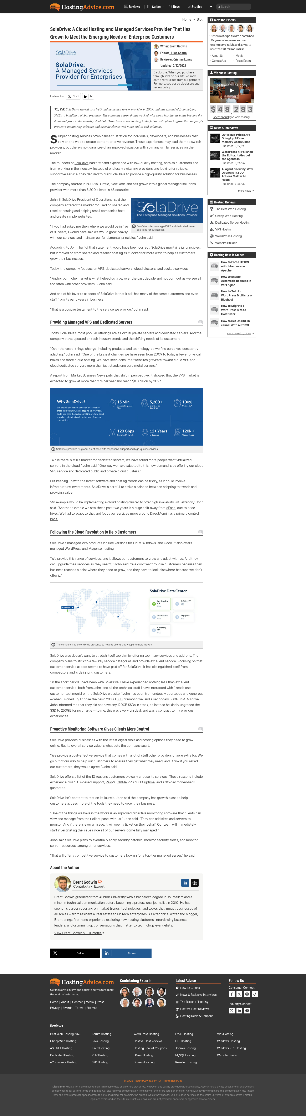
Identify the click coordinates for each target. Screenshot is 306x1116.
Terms (79, 1008)
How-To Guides (190, 988)
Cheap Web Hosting (229, 216)
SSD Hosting (100, 1062)
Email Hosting (184, 1034)
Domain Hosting (144, 1062)
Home (186, 19)
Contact (77, 1002)
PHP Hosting (100, 1055)
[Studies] (211, 6)
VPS (99, 109)
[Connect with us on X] (239, 994)
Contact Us (219, 61)
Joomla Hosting (185, 1048)
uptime (149, 782)
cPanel (171, 508)
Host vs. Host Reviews (194, 1009)
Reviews (134, 6)
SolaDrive (72, 109)
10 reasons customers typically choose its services (130, 776)
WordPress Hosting (228, 236)
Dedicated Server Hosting (232, 222)
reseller (56, 211)
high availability (163, 502)
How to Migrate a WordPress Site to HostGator (233, 310)
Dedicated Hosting (62, 1055)
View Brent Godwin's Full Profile (78, 933)
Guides (156, 6)
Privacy (55, 1008)
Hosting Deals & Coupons (196, 1016)
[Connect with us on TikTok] (255, 994)
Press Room (243, 61)
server (126, 109)
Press (100, 1002)
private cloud (116, 471)
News (176, 6)
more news (244, 190)
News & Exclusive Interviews (198, 995)
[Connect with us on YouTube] (247, 1010)
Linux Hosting (100, 1048)
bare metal (135, 365)
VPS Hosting (224, 229)
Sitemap (92, 1008)
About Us (217, 56)
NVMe (122, 782)
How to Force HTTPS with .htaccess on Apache (235, 266)
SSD (120, 699)
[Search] (218, 6)
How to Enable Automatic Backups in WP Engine (236, 281)
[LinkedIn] (185, 883)
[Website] (195, 883)
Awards (67, 1008)
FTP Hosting (183, 1041)
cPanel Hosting (143, 1055)
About (65, 1002)
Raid (109, 782)
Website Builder (226, 243)
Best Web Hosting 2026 (65, 1034)
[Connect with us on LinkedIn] (239, 1010)
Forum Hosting (101, 1034)
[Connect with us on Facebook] (232, 994)
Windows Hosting (228, 1041)
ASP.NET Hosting (61, 1048)
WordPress (73, 548)
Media (239, 56)
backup (169, 268)
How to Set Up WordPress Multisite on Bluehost (237, 295)
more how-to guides (239, 333)
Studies (197, 6)
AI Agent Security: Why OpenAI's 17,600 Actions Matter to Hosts (237, 174)
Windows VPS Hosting (231, 1048)
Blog (200, 19)
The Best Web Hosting (230, 209)
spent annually (222, 117)
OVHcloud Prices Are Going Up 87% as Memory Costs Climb (236, 138)
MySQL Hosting (185, 1055)
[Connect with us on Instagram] (247, 994)
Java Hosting (100, 1041)
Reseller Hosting (186, 1062)
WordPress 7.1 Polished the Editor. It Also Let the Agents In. (237, 155)
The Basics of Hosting (194, 1002)
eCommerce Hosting (63, 1062)
